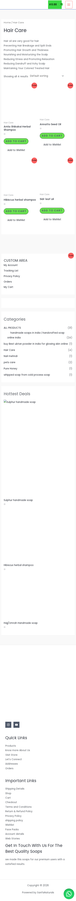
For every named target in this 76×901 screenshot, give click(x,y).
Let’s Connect (13, 759)
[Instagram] (8, 725)
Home (7, 22)
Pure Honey (10, 368)
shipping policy (14, 820)
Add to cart (16, 141)
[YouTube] (16, 725)
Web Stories (12, 838)
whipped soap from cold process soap (27, 375)
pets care (9, 362)
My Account (11, 265)
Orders (8, 281)
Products (10, 746)
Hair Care (9, 350)
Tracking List (11, 270)
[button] (14, 150)
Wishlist (9, 825)
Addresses (11, 764)
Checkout (11, 802)
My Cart (8, 287)
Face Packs (12, 829)
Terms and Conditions (18, 807)
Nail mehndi (10, 356)
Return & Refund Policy (19, 811)
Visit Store (11, 755)
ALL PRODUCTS (12, 328)
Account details (14, 834)
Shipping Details (14, 788)
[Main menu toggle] (68, 4)
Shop (8, 793)
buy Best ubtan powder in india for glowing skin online (36, 344)
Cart (8, 798)
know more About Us (17, 750)
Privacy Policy (12, 276)
